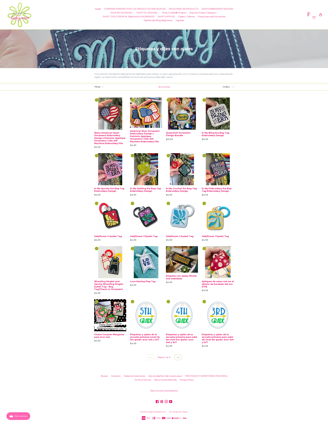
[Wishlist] (276, 17)
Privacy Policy (187, 380)
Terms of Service (142, 380)
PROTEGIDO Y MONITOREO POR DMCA (206, 376)
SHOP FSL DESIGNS (147, 13)
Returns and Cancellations (164, 391)
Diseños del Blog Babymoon (158, 20)
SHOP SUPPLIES (166, 16)
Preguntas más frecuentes (211, 16)
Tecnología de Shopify (178, 412)
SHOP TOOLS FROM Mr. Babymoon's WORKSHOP (129, 16)
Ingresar (180, 20)
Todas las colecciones (134, 376)
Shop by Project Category (202, 13)
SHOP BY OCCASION (121, 13)
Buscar (104, 376)
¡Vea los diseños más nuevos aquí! (165, 376)
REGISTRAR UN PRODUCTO (183, 9)
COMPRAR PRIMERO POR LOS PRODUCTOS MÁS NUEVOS (135, 9)
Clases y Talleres (186, 16)
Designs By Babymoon (156, 412)
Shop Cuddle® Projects (174, 13)
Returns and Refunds (165, 380)
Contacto (116, 376)
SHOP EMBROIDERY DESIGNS (217, 9)
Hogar (98, 9)
